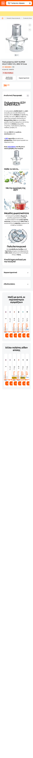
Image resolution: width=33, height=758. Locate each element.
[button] (16, 178)
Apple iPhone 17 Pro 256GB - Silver (23, 368)
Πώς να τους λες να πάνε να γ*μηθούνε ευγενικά (23, 320)
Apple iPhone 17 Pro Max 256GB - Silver (14, 368)
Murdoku (5, 318)
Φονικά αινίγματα (14, 319)
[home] (2, 18)
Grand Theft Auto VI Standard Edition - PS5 (10, 320)
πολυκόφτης (12, 146)
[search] (9, 3)
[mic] (30, 3)
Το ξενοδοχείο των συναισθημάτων (27, 320)
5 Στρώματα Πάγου (18, 320)
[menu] (3, 3)
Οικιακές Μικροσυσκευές (13, 18)
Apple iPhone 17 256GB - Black (27, 368)
